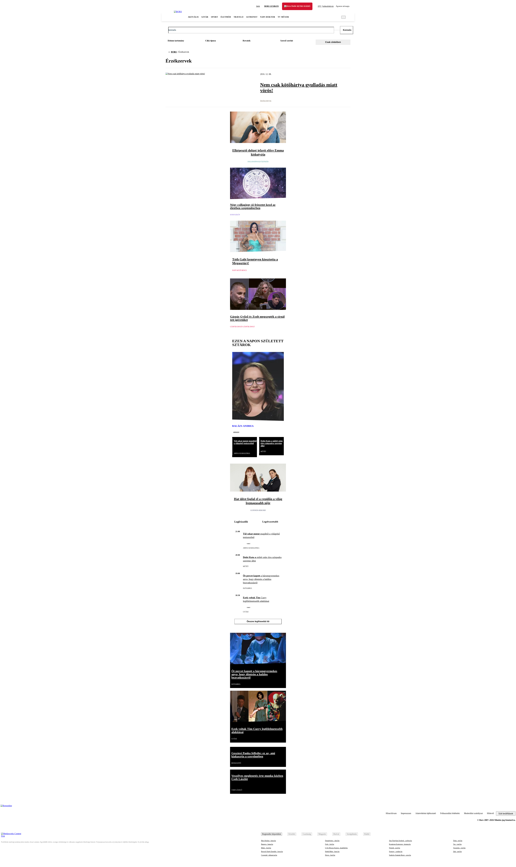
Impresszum (406, 813)
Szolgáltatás (352, 834)
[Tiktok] (499, 807)
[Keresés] (343, 17)
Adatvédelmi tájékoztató (425, 813)
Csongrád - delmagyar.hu (269, 855)
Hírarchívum (391, 813)
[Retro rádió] (288, 8)
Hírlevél (490, 813)
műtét (263, 451)
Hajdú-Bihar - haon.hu (332, 851)
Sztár (204, 17)
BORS (174, 52)
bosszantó (236, 763)
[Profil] (349, 17)
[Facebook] (513, 807)
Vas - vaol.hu (457, 844)
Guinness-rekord (258, 510)
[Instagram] (506, 807)
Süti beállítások (505, 813)
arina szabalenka (242, 453)
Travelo (238, 17)
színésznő (236, 432)
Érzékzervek (265, 101)
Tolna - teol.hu (457, 841)
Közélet (292, 834)
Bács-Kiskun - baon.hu (268, 841)
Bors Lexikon (271, 6)
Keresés (347, 30)
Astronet (251, 17)
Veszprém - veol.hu (459, 848)
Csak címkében (333, 42)
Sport (214, 17)
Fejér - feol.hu (329, 844)
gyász (245, 612)
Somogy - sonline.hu (395, 851)
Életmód (226, 17)
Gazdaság (307, 834)
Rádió (366, 834)
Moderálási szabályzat (473, 813)
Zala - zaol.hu (457, 851)
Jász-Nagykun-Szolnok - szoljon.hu (400, 841)
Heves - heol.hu (330, 855)
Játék (258, 6)
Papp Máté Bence (239, 270)
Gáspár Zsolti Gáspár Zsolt (242, 327)
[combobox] (182, 41)
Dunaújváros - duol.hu (332, 841)
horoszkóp (235, 215)
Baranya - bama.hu (267, 844)
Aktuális (193, 17)
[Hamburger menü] (168, 17)
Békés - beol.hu (266, 848)
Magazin (322, 834)
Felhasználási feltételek (450, 813)
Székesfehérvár (326, 6)
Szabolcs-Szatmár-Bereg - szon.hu (400, 855)
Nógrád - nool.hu (394, 848)
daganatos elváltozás (258, 162)
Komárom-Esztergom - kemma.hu (400, 844)
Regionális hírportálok (271, 834)
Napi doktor (267, 17)
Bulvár (336, 834)
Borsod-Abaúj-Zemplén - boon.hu (272, 851)
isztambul (247, 588)
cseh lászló (236, 790)
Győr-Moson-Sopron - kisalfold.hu (336, 848)
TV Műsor (283, 17)
